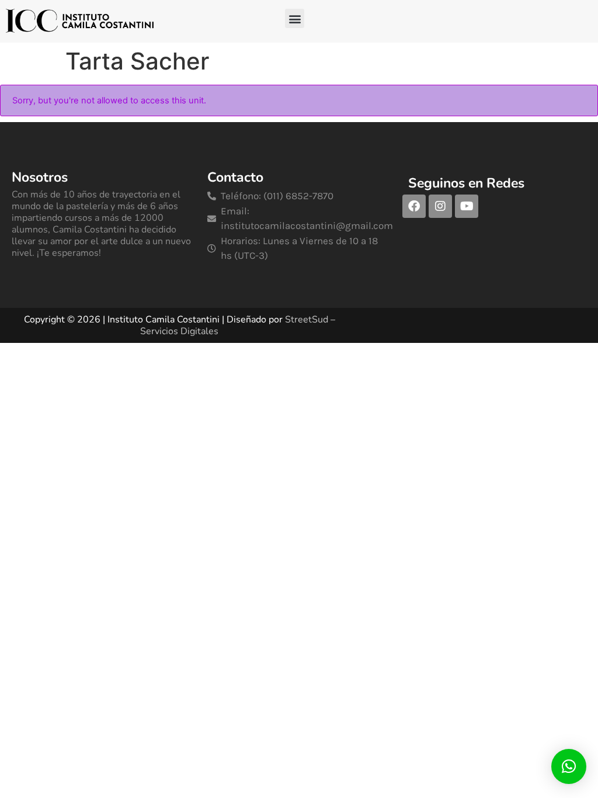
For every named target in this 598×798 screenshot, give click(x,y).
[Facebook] (414, 206)
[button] (294, 18)
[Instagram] (440, 206)
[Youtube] (466, 206)
